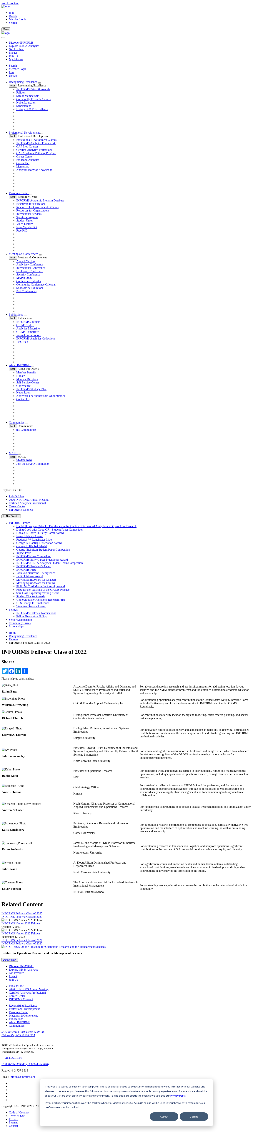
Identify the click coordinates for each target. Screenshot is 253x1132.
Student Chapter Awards (30, 596)
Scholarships (23, 105)
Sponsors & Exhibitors (29, 287)
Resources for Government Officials (37, 207)
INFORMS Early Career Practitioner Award (42, 559)
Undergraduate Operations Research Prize (40, 599)
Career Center (24, 156)
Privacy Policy (178, 1095)
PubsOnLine (16, 496)
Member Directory (27, 379)
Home (12, 632)
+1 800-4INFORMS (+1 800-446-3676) (25, 1064)
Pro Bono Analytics (27, 159)
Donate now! (9, 959)
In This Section (11, 516)
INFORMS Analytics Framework (36, 143)
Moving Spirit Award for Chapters (36, 579)
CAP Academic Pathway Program (36, 153)
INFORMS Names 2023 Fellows (20, 923)
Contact (13, 1125)
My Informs (16, 59)
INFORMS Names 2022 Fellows (20, 933)
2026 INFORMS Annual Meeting (29, 499)
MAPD (13, 453)
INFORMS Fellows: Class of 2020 (21, 943)
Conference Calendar (28, 281)
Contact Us (22, 399)
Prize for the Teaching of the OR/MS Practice (42, 589)
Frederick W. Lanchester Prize (34, 539)
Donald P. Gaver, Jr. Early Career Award (40, 532)
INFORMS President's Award (33, 566)
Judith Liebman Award (29, 576)
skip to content (10, 3)
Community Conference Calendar (36, 284)
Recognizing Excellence (23, 81)
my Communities (26, 429)
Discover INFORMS (21, 42)
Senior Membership (27, 95)
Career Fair (22, 163)
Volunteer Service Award (31, 606)
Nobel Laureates (26, 102)
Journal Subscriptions (28, 335)
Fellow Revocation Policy (31, 616)
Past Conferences (26, 291)
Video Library (24, 223)
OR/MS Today (25, 325)
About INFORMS (20, 365)
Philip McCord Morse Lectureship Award (40, 586)
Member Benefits (26, 372)
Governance (23, 385)
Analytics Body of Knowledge (34, 169)
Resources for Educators (30, 203)
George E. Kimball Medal (31, 546)
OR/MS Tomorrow (27, 331)
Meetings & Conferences (24, 253)
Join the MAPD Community (32, 463)
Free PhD (22, 230)
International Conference (30, 267)
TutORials (22, 341)
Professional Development (24, 132)
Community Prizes (20, 623)
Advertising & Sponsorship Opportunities (40, 395)
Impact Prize (23, 552)
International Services (28, 213)
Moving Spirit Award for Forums (35, 583)
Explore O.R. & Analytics (24, 45)
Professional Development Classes (36, 139)
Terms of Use (17, 1115)
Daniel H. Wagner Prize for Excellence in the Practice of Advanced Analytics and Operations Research (76, 526)
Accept (164, 1116)
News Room (23, 392)
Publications (16, 314)
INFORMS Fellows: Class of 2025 (21, 913)
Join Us (13, 56)
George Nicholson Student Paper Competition (43, 549)
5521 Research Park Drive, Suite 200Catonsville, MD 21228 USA (23, 1033)
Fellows (21, 92)
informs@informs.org (22, 1076)
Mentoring (22, 166)
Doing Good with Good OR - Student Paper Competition (49, 529)
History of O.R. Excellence (32, 109)
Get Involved (16, 49)
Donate (13, 16)
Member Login (17, 19)
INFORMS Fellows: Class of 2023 (21, 916)
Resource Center (19, 193)
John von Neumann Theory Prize (35, 573)
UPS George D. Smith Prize (32, 603)
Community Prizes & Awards (33, 99)
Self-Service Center (27, 382)
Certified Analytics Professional (34, 149)
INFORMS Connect (21, 509)
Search (13, 65)
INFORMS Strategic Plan (31, 389)
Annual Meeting (25, 261)
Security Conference (28, 274)
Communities (17, 422)
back (13, 85)
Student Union (24, 220)
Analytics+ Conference (29, 264)
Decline (194, 1116)
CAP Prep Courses (27, 146)
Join (11, 12)
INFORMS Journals (28, 321)
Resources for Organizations (32, 210)
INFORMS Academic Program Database (40, 200)
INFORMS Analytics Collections (35, 338)
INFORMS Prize (26, 569)
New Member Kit (26, 227)
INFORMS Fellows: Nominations (36, 613)
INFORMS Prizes (19, 522)
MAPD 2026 (24, 277)
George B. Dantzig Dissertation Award (39, 542)
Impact (13, 52)
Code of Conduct (19, 1112)
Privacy (13, 1119)
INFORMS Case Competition (33, 556)
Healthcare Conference (29, 271)
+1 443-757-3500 (11, 1057)
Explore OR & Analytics (23, 969)
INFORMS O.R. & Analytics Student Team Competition (49, 563)
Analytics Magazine (28, 328)
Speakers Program (27, 217)
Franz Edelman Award (29, 536)
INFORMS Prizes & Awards (33, 89)
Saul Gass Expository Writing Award (37, 593)
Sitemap (13, 1122)
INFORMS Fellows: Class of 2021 (21, 940)
